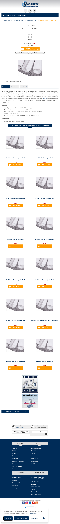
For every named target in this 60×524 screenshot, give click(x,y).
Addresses (34, 450)
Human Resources (36, 494)
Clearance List (16, 482)
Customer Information (36, 448)
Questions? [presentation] (24, 86)
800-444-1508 (20, 427)
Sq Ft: (30, 39)
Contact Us (15, 453)
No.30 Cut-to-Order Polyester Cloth (15, 361)
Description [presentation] (5, 86)
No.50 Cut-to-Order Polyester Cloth (15, 320)
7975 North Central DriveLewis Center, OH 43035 (37, 478)
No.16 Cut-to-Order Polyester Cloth (44, 239)
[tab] (5, 86)
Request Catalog (16, 477)
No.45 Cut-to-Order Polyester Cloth (15, 280)
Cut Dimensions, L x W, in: (30, 29)
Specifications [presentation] (15, 86)
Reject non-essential (21, 518)
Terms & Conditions (17, 466)
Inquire (45, 98)
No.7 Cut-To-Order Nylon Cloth (44, 158)
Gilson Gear (15, 485)
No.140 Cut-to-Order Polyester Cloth (15, 198)
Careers (14, 450)
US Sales (33, 484)
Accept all (8, 518)
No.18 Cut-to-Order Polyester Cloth (44, 198)
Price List (14, 480)
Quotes (33, 489)
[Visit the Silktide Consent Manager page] (44, 518)
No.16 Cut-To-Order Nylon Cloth (15, 239)
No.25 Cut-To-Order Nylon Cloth (44, 361)
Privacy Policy (16, 463)
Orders (33, 453)
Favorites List (34, 458)
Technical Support (35, 492)
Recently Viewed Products (19, 488)
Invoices (33, 456)
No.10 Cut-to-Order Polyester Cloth (15, 158)
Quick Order (34, 463)
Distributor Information (18, 461)
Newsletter (15, 458)
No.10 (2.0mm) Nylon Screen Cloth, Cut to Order (44, 320)
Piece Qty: (30, 34)
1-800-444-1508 (35, 481)
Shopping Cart (34, 461)
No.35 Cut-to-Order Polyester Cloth (44, 280)
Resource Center (16, 456)
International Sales (35, 486)
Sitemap (14, 469)
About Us (14, 448)
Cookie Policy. (33, 513)
